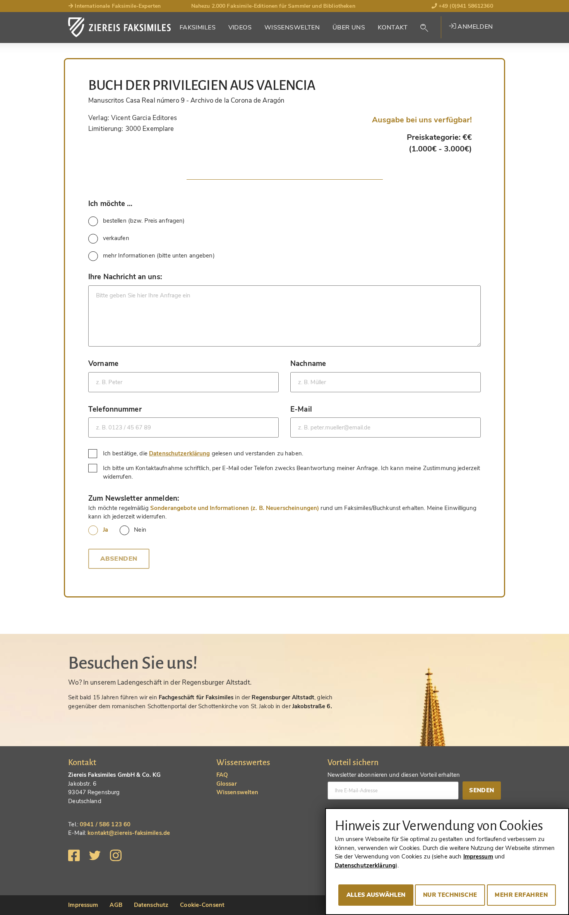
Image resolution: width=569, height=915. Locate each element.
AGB (116, 905)
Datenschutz (151, 905)
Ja (105, 530)
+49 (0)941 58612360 (465, 6)
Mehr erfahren (521, 895)
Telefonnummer (115, 409)
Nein (140, 530)
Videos (240, 27)
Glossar (226, 784)
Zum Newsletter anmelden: (133, 498)
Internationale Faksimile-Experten (117, 6)
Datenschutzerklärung (179, 453)
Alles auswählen (375, 895)
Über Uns (348, 27)
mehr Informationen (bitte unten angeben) (159, 255)
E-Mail (301, 409)
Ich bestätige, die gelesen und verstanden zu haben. (204, 453)
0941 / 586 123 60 (105, 824)
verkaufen (116, 238)
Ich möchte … (110, 203)
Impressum (83, 905)
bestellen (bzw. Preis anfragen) (144, 221)
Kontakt (393, 27)
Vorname (103, 363)
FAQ (222, 775)
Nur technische (450, 895)
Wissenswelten (292, 27)
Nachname (308, 363)
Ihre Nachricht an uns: (125, 276)
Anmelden (474, 26)
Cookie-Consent (202, 905)
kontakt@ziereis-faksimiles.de (128, 833)
